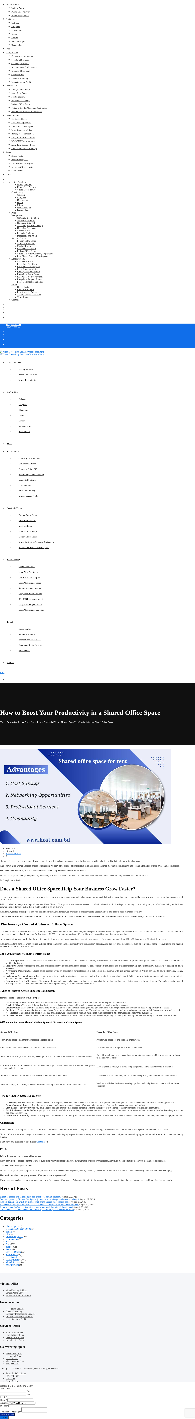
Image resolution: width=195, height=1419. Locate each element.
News (8, 1241)
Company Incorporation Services (20, 1314)
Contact (9, 174)
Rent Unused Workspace (22, 163)
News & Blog (12, 1381)
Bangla (9, 1231)
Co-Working (11, 19)
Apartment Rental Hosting (23, 167)
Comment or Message (10, 1411)
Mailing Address (18, 8)
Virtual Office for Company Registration (29, 108)
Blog (8, 1234)
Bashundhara (17, 45)
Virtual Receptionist (20, 15)
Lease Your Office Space (22, 126)
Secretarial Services (20, 60)
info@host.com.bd (13, 325)
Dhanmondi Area (13, 1356)
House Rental (17, 156)
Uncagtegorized (13, 1257)
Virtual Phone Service (15, 1293)
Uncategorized (12, 1259)
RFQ (2, 672)
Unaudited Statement (20, 71)
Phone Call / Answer (20, 12)
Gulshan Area (12, 1358)
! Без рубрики (12, 1226)
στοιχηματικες (12, 1264)
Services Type (6, 1403)
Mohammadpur (18, 41)
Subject (4, 1406)
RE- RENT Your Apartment (23, 141)
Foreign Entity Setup (20, 89)
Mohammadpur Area (15, 1361)
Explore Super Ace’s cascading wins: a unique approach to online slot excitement (36, 1207)
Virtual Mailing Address (16, 1290)
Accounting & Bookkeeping (24, 67)
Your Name (6, 1388)
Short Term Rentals (19, 93)
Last (28, 1394)
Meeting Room (18, 97)
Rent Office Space (19, 160)
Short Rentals (17, 171)
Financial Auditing (19, 78)
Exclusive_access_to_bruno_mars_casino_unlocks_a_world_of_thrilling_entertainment (39, 1204)
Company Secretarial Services (19, 1316)
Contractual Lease (19, 119)
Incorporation (12, 52)
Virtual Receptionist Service (18, 1295)
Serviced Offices (13, 86)
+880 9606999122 (13, 327)
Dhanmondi (16, 30)
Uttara (14, 34)
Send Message (7, 1414)
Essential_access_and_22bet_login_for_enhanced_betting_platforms (31, 1197)
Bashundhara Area (14, 1353)
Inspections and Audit (21, 82)
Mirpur (14, 38)
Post (8, 1244)
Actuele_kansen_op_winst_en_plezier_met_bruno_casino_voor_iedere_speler (35, 1202)
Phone (3, 1400)
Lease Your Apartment (21, 123)
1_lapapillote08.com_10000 (18, 1229)
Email (3, 1397)
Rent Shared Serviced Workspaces (26, 111)
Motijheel (15, 26)
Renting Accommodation (22, 134)
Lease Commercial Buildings (24, 148)
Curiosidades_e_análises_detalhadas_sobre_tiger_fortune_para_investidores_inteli (37, 1209)
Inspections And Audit (16, 1319)
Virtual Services (13, 4)
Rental (8, 152)
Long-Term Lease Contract (23, 137)
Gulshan (15, 23)
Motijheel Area (12, 1363)
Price (8, 49)
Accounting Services (15, 1309)
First (28, 1391)
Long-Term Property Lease (23, 145)
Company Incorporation (22, 56)
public (8, 1247)
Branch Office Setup (20, 100)
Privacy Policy (12, 1376)
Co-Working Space (14, 1236)
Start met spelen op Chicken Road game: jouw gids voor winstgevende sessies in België (40, 1199)
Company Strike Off (20, 63)
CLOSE (4, 1417)
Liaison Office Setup (20, 104)
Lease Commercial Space (22, 130)
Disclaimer (10, 1378)
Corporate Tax (17, 74)
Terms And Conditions (16, 1373)
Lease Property (12, 115)
